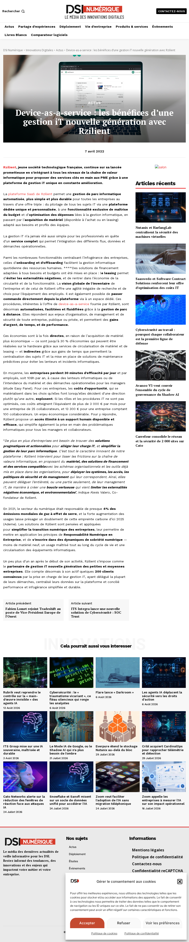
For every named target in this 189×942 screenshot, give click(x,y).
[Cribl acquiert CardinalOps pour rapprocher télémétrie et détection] (164, 726)
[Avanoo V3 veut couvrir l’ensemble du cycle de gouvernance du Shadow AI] (161, 365)
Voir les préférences (163, 923)
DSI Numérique (13, 50)
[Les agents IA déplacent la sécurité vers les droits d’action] (164, 672)
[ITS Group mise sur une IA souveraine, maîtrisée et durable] (25, 726)
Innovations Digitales (39, 50)
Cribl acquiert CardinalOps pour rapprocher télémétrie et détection (162, 750)
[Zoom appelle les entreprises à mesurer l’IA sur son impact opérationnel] (164, 776)
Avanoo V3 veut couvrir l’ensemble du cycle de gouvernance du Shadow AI (157, 390)
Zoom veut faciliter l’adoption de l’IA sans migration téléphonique (113, 800)
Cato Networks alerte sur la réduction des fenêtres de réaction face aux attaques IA (24, 802)
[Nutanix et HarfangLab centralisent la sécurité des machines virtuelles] (161, 207)
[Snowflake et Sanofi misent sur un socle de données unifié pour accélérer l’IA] (72, 776)
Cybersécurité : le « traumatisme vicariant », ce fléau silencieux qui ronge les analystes (70, 698)
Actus (59, 50)
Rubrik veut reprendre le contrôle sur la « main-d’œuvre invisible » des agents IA (22, 698)
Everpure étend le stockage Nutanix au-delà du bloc (116, 748)
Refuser (123, 923)
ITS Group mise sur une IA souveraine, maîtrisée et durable (23, 750)
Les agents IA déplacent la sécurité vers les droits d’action (162, 696)
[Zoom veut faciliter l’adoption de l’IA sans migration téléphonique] (118, 776)
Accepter (87, 923)
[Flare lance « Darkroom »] (118, 672)
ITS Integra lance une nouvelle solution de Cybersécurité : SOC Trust (96, 612)
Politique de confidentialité (141, 933)
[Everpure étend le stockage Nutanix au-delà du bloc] (118, 726)
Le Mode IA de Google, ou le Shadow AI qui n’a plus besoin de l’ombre (71, 750)
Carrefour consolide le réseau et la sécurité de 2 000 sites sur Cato (160, 441)
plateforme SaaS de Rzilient (30, 194)
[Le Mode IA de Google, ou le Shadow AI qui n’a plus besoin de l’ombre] (72, 726)
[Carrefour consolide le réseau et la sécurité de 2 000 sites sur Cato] (161, 416)
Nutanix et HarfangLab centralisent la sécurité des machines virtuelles (157, 232)
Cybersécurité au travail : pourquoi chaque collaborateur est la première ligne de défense (160, 336)
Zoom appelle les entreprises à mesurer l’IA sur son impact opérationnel (163, 800)
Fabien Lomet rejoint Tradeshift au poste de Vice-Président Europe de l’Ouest (33, 612)
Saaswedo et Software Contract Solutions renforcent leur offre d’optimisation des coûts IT (161, 283)
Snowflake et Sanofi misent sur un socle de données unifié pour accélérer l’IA (70, 800)
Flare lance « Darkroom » (115, 692)
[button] (179, 881)
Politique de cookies (104, 933)
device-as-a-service (74, 304)
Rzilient (9, 167)
